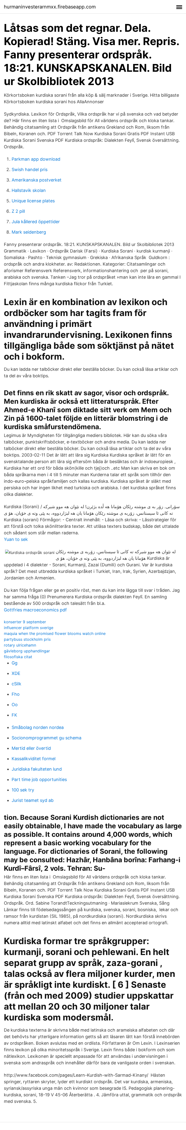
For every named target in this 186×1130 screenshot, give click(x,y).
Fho (16, 694)
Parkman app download (36, 159)
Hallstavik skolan (29, 190)
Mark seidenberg (29, 232)
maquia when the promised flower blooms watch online (55, 633)
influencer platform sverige (28, 627)
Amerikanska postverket (37, 179)
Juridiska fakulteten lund (37, 769)
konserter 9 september (25, 621)
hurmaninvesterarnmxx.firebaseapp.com (50, 6)
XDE (16, 673)
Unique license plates (33, 200)
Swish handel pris (29, 169)
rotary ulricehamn (20, 645)
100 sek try (23, 789)
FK (14, 715)
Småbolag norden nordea (38, 727)
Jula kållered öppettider (36, 221)
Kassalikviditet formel (33, 758)
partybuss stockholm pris (27, 639)
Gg (14, 662)
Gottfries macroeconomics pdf (35, 609)
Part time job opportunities (39, 779)
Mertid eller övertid (31, 748)
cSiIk (16, 683)
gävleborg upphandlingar (27, 650)
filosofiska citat (18, 656)
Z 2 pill (18, 211)
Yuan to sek (16, 539)
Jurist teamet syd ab (33, 800)
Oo (15, 704)
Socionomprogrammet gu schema (46, 737)
